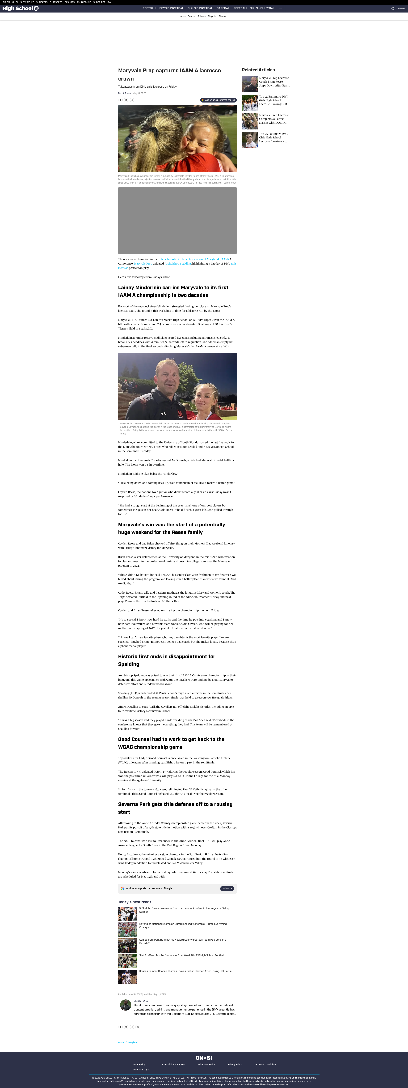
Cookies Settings (140, 1069)
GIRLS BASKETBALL (201, 8)
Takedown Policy (206, 1064)
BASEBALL (224, 8)
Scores (191, 16)
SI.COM (6, 2)
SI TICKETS (42, 2)
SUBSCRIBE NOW (102, 2)
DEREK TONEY (141, 1001)
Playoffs (212, 16)
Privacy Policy (235, 1064)
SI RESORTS (56, 2)
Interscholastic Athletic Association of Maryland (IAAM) (194, 259)
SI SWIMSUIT (27, 2)
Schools (202, 16)
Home (121, 1042)
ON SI (15, 2)
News (182, 16)
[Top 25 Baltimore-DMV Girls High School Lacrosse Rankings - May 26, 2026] (266, 103)
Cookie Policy (138, 1064)
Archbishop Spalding (178, 263)
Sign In (401, 9)
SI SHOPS (70, 2)
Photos (222, 16)
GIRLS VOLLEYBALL (263, 8)
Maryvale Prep (143, 263)
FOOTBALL (150, 8)
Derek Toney (124, 93)
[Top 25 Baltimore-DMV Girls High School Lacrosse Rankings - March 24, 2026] (266, 140)
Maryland (133, 1042)
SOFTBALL (241, 8)
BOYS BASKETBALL (172, 8)
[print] (137, 1027)
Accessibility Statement (173, 1064)
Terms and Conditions (265, 1064)
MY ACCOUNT (84, 2)
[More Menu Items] (280, 8)
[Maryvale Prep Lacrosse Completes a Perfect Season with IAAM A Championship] (266, 121)
